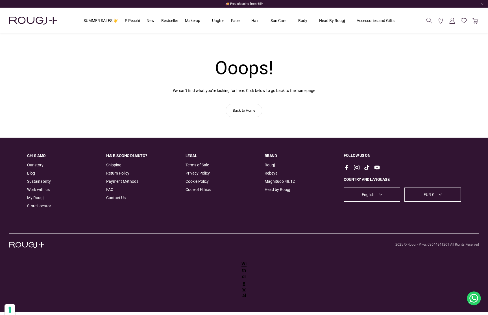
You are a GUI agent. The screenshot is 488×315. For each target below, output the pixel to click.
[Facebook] (346, 167)
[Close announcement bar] (482, 4)
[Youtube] (377, 167)
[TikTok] (367, 167)
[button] (429, 21)
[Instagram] (357, 167)
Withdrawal (244, 279)
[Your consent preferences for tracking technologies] (10, 309)
